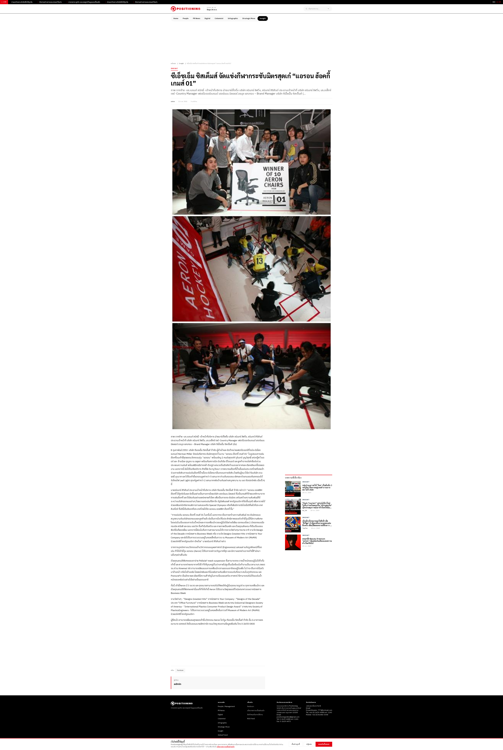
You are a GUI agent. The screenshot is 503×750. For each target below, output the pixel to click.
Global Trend (223, 735)
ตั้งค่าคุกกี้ (296, 744)
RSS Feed (251, 718)
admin (173, 101)
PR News (196, 18)
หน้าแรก (173, 63)
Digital (207, 18)
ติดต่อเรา (250, 706)
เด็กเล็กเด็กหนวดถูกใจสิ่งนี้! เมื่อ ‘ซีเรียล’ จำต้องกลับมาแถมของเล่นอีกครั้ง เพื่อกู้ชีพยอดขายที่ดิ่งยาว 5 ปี (316, 523)
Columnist (219, 18)
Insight (263, 18)
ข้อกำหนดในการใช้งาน (255, 714)
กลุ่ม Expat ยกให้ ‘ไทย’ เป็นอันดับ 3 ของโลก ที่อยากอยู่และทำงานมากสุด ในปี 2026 (317, 487)
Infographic (233, 18)
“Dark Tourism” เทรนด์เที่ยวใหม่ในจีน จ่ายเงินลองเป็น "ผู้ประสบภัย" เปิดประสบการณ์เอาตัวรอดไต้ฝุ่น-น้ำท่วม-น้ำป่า (317, 505)
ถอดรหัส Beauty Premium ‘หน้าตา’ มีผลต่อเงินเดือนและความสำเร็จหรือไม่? (317, 541)
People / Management (226, 706)
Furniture (180, 670)
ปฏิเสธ (309, 744)
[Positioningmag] (185, 8)
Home (175, 18)
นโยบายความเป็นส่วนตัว (255, 710)
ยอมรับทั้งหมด (323, 744)
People (185, 18)
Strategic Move (248, 18)
